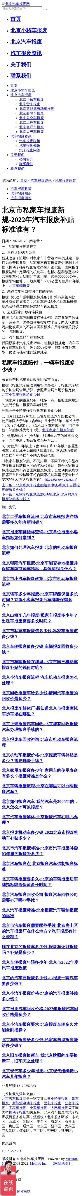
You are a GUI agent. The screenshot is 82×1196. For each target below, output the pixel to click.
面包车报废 (52, 1103)
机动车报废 (17, 1112)
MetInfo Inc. (38, 1163)
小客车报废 (38, 1108)
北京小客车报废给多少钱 (21, 394)
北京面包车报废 (31, 113)
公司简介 (26, 159)
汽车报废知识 (29, 145)
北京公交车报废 (31, 118)
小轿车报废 (59, 1098)
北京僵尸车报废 (31, 127)
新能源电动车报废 (26, 1103)
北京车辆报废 (19, 286)
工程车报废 (17, 1108)
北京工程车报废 (31, 122)
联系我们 (26, 164)
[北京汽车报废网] (16, 4)
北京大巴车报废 (31, 132)
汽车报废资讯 (20, 136)
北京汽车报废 (20, 95)
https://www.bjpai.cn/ (61, 479)
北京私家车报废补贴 (58, 430)
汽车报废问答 (29, 150)
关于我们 (17, 155)
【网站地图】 (61, 1163)
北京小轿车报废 (22, 90)
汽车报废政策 (29, 141)
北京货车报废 (29, 104)
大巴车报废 (59, 1108)
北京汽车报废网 (14, 1098)
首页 (13, 86)
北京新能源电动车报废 (36, 109)
